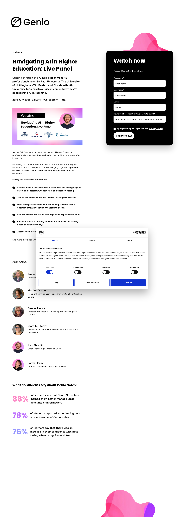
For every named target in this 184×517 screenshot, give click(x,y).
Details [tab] (92, 241)
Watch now (129, 60)
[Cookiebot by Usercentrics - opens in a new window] (135, 232)
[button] (30, 22)
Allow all (128, 283)
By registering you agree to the (140, 129)
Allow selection (92, 283)
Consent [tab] (54, 241)
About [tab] (129, 241)
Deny (56, 283)
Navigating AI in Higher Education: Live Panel (44, 65)
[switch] (77, 272)
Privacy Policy (156, 128)
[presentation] (47, 126)
